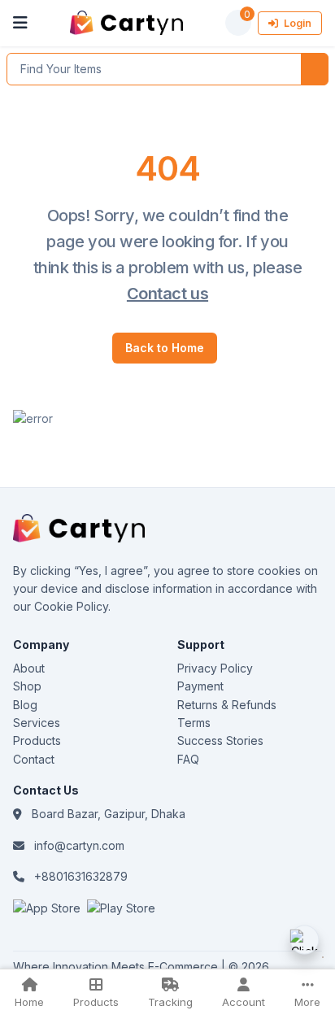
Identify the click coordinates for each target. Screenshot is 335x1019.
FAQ (188, 759)
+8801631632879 (81, 876)
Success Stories (220, 740)
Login (296, 23)
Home (29, 1001)
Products (37, 740)
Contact (33, 759)
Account (243, 1001)
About (29, 668)
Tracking (170, 1001)
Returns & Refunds (226, 705)
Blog (25, 705)
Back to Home (164, 348)
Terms (194, 722)
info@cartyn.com (79, 845)
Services (36, 722)
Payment (200, 686)
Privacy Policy (215, 668)
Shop (27, 686)
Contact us (167, 293)
